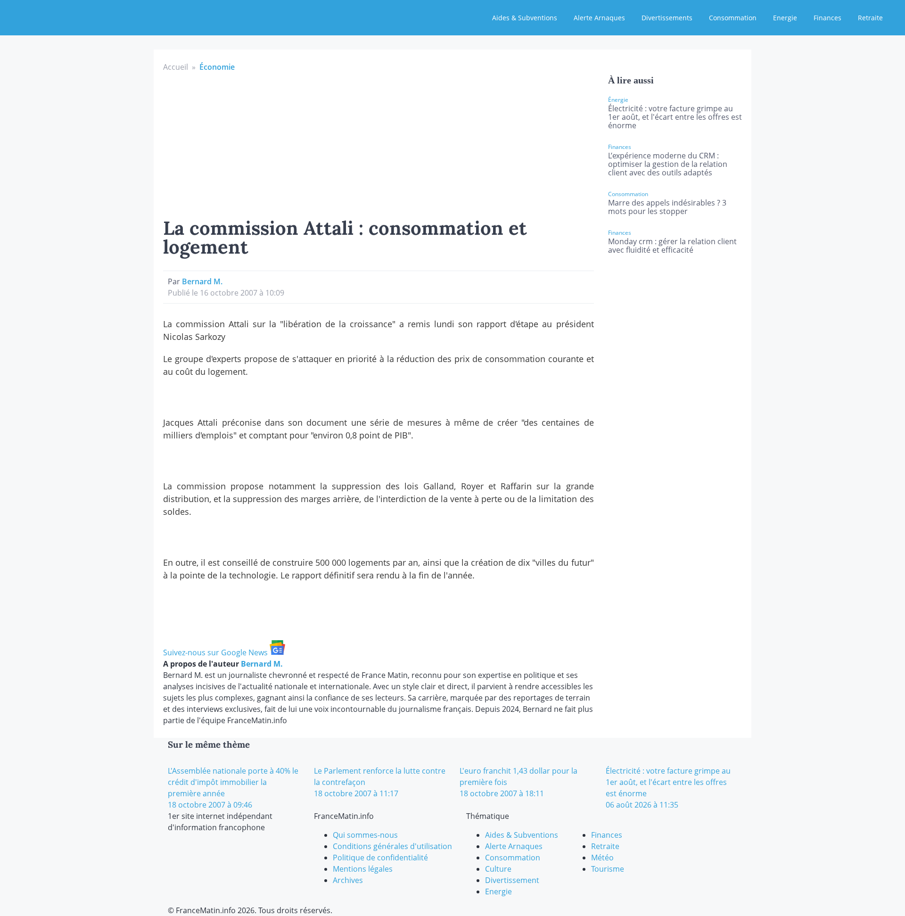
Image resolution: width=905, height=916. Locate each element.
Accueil (175, 67)
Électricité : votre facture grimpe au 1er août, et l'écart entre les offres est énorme (675, 117)
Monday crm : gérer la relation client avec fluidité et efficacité (672, 245)
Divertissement (512, 880)
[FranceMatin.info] (69, 16)
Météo (602, 857)
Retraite (870, 17)
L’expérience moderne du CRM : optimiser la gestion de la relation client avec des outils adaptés (667, 164)
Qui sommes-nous (365, 835)
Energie (785, 17)
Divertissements (667, 17)
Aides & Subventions (524, 17)
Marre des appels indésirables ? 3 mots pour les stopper (667, 207)
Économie (217, 67)
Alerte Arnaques (599, 17)
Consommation (733, 17)
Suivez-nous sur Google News (216, 652)
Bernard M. (202, 281)
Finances (827, 17)
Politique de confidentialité (380, 857)
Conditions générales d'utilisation (392, 846)
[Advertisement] (378, 143)
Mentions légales (363, 869)
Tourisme (607, 869)
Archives (348, 880)
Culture (498, 869)
